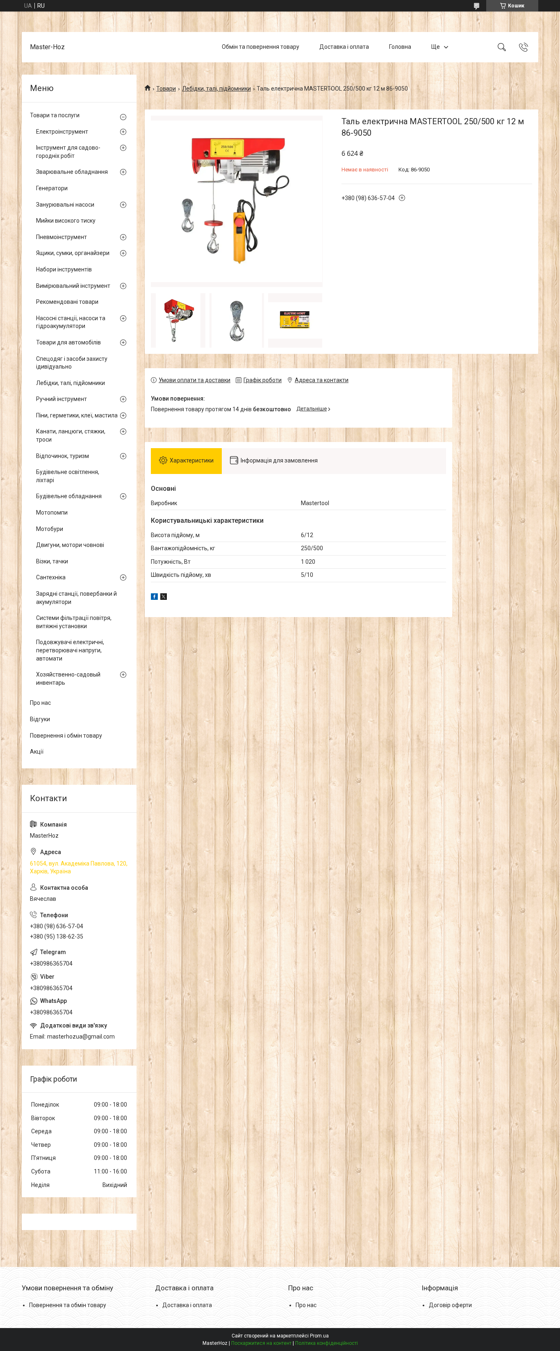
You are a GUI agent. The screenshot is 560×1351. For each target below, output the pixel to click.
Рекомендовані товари (67, 301)
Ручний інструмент (61, 399)
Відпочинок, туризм (62, 456)
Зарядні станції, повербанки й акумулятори (76, 597)
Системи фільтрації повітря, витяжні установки (74, 622)
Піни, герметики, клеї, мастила (77, 415)
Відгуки (40, 719)
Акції (36, 751)
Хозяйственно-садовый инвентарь (68, 678)
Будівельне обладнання (69, 496)
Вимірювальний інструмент (73, 286)
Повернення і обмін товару (66, 735)
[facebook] (154, 598)
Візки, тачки (52, 561)
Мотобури (49, 529)
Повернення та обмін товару (67, 1305)
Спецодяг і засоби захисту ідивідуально (71, 362)
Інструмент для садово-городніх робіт (68, 151)
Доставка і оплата (344, 46)
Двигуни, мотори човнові (70, 545)
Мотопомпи (52, 512)
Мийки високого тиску (66, 220)
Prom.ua (319, 1336)
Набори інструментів (64, 269)
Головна (400, 46)
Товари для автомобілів (68, 342)
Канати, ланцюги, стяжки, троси (70, 435)
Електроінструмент (62, 131)
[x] (163, 598)
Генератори (52, 188)
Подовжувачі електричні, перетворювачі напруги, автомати (70, 650)
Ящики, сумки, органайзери (72, 253)
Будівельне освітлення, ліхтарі (67, 476)
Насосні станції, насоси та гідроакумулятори (70, 322)
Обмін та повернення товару (260, 46)
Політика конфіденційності (326, 1343)
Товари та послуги (55, 115)
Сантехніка (51, 577)
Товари (166, 88)
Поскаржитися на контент (261, 1343)
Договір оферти (450, 1305)
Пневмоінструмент (61, 237)
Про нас (40, 702)
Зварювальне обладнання (72, 172)
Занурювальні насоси (65, 204)
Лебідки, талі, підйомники (216, 88)
